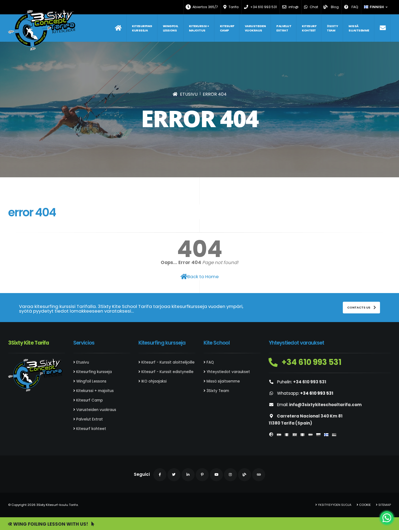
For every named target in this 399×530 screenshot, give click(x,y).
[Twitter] (173, 474)
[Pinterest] (202, 474)
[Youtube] (216, 474)
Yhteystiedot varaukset (227, 371)
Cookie (364, 505)
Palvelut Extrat (283, 28)
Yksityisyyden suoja (334, 505)
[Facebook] (159, 474)
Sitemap (384, 505)
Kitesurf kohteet (309, 28)
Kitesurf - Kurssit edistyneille (167, 371)
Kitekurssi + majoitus (199, 28)
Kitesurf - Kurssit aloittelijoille (167, 362)
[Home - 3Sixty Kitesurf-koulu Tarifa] (41, 30)
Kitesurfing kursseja (142, 28)
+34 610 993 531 (310, 362)
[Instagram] (230, 474)
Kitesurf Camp (227, 28)
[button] (376, 7)
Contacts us (359, 307)
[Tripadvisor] (258, 474)
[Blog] (244, 474)
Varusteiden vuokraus (255, 28)
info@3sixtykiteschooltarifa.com (325, 404)
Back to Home (203, 276)
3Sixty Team (332, 28)
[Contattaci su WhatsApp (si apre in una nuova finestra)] (387, 518)
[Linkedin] (188, 474)
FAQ (209, 362)
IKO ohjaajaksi (153, 381)
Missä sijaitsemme (359, 28)
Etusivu (82, 362)
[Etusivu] (118, 28)
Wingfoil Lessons (170, 28)
